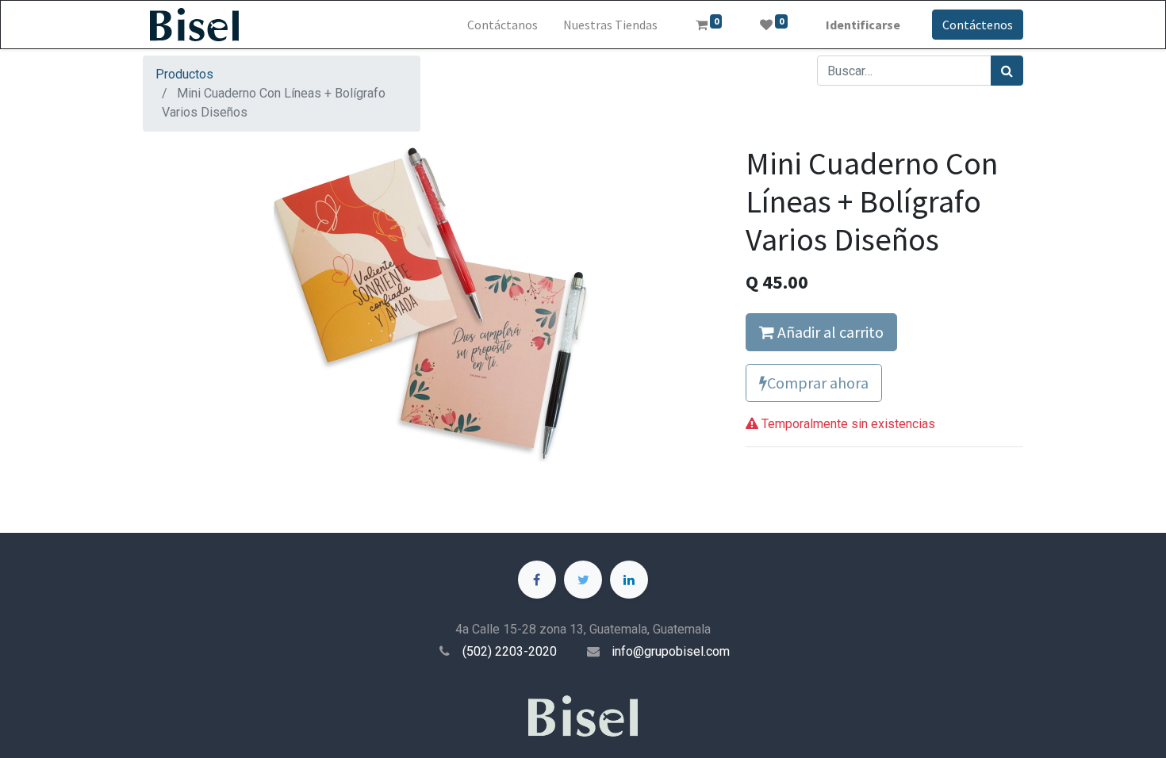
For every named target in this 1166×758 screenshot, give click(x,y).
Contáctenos (977, 25)
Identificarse (863, 25)
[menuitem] (502, 24)
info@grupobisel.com (671, 651)
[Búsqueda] (1007, 71)
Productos (184, 74)
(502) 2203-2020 (509, 651)
